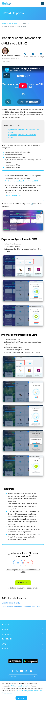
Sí (18, 563)
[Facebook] (12, 670)
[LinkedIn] (31, 670)
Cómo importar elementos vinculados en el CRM (21, 606)
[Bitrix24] (7, 3)
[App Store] (15, 661)
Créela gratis (32, 588)
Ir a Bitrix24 (23, 583)
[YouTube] (21, 670)
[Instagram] (26, 670)
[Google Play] (30, 661)
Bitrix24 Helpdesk (9, 23)
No (28, 563)
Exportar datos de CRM (11, 603)
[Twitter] (17, 670)
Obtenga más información (20, 686)
